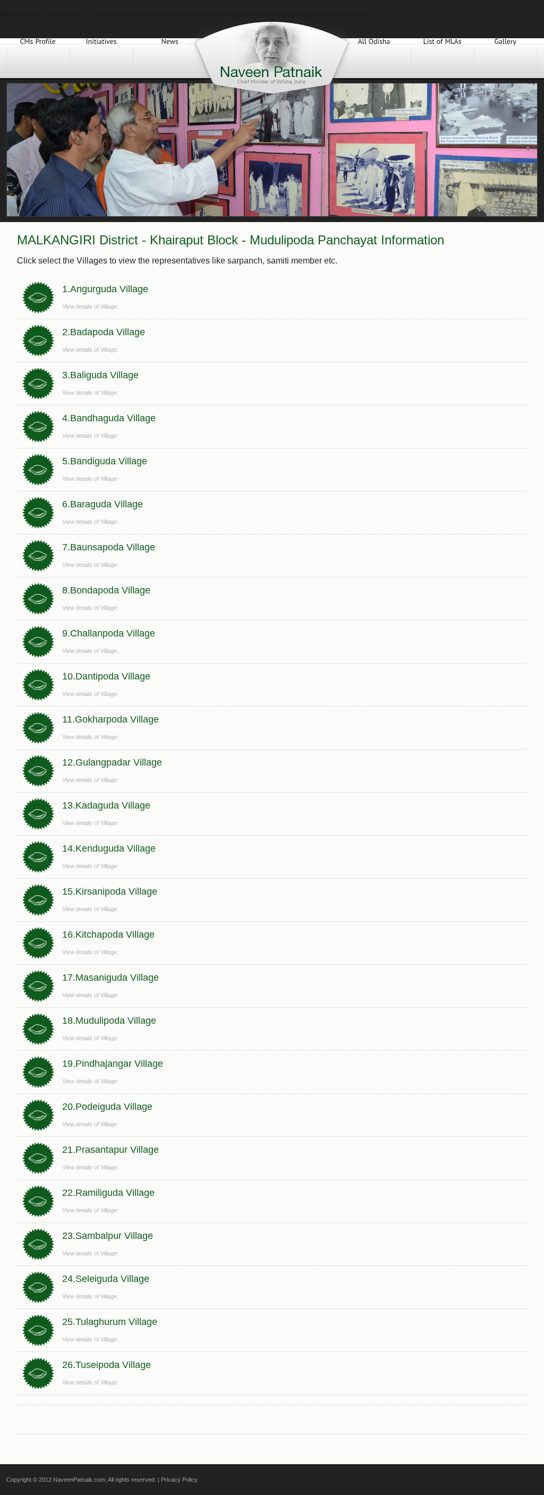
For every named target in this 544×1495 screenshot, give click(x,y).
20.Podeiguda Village (107, 1106)
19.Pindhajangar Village (112, 1063)
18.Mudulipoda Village (109, 1020)
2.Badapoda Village (103, 332)
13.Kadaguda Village (106, 805)
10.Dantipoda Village (106, 676)
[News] (170, 58)
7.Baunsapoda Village (108, 547)
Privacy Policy (179, 1479)
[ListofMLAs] (442, 58)
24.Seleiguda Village (105, 1278)
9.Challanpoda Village (108, 633)
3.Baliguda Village (100, 375)
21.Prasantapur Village (110, 1149)
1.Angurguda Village (105, 289)
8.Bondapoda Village (106, 590)
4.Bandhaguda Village (109, 418)
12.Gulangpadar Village (112, 762)
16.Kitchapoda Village (108, 934)
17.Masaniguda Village (110, 977)
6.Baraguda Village (102, 504)
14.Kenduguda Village (109, 848)
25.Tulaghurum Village (109, 1321)
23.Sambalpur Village (107, 1235)
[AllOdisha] (374, 58)
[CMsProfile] (38, 58)
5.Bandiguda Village (104, 461)
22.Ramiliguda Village (108, 1192)
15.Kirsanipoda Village (109, 891)
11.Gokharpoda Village (110, 719)
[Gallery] (505, 58)
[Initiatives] (101, 58)
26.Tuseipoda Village (106, 1365)
